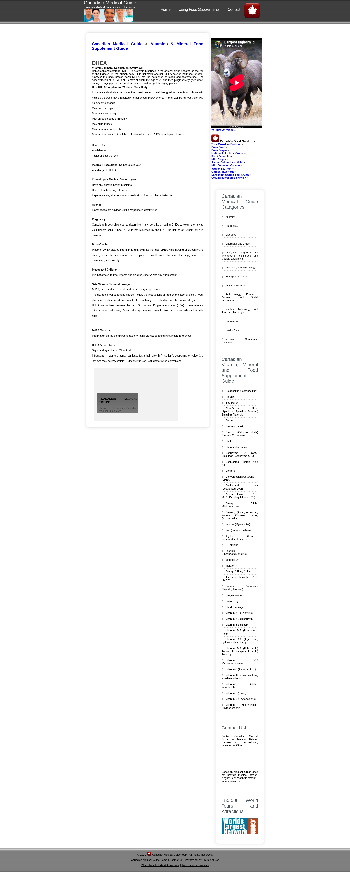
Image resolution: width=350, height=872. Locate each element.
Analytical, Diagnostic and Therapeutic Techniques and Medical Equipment (240, 255)
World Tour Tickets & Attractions (160, 865)
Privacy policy (193, 859)
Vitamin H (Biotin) (236, 693)
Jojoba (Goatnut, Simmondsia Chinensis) (240, 538)
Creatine (230, 470)
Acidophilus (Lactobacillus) (241, 390)
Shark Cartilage (235, 607)
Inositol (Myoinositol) (238, 524)
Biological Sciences (236, 276)
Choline (230, 441)
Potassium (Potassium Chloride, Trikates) (240, 588)
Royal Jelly (232, 601)
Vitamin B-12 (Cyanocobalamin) (240, 662)
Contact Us (176, 859)
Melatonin (231, 565)
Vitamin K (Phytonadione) (241, 698)
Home (165, 9)
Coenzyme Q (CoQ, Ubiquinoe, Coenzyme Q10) (240, 454)
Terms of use (211, 859)
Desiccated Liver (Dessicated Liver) (240, 487)
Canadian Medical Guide (117, 44)
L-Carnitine (232, 545)
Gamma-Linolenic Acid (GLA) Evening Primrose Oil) (240, 496)
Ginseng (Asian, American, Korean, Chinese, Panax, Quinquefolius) (240, 515)
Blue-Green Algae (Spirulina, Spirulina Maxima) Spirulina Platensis (240, 411)
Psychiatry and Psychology (240, 267)
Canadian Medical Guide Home (149, 859)
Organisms (232, 225)
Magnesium (232, 559)
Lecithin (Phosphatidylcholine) (234, 552)
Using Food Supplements (199, 9)
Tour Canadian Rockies (195, 865)
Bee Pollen (232, 402)
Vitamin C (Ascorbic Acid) (241, 669)
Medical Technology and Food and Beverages (240, 311)
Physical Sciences (236, 285)
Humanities (232, 321)
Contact (234, 9)
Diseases (231, 234)
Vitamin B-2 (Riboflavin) (239, 618)
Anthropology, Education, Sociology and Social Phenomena (240, 297)
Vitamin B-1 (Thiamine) (239, 612)
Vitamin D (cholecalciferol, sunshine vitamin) (240, 677)
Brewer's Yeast (234, 426)
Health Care (232, 330)
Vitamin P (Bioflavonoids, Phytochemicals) (240, 706)
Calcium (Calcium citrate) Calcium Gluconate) (240, 434)
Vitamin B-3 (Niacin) (237, 624)
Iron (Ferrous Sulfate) (238, 530)
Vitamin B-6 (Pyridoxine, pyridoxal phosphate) (240, 641)
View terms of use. (232, 781)
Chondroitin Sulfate (237, 447)
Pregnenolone (234, 595)
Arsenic (230, 396)
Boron (229, 420)
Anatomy (230, 217)
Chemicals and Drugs (238, 243)
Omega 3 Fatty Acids (238, 571)
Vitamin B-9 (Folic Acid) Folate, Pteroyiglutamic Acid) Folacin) (240, 651)
